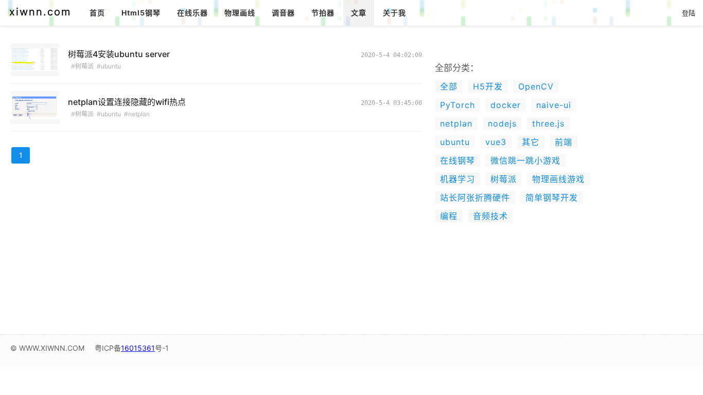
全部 (449, 86)
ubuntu (455, 142)
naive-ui (553, 105)
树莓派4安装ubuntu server (119, 54)
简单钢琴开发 (551, 197)
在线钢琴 (457, 160)
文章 (358, 12)
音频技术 (490, 216)
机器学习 (457, 179)
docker (505, 105)
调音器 (283, 12)
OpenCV (536, 86)
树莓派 (503, 179)
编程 (449, 216)
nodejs (502, 123)
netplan (456, 123)
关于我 (394, 12)
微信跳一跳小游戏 (525, 160)
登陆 (688, 13)
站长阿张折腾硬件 (475, 197)
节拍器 (323, 12)
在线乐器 (192, 12)
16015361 (138, 348)
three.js (548, 123)
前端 (563, 142)
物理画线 (239, 12)
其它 (530, 142)
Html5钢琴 (141, 12)
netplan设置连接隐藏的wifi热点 (127, 102)
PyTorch (457, 105)
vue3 (495, 142)
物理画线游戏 (558, 179)
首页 (97, 12)
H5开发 (488, 86)
